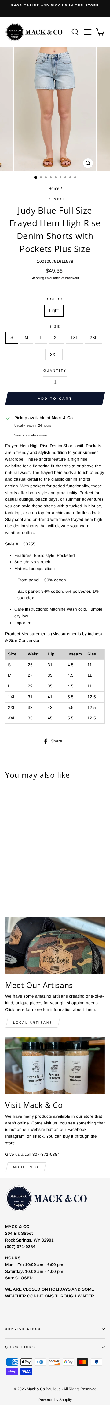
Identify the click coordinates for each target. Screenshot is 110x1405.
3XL (54, 354)
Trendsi (55, 199)
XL (56, 337)
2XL (93, 337)
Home (54, 188)
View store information (30, 435)
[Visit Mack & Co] (55, 1065)
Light (54, 310)
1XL (74, 337)
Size (55, 326)
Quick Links (20, 1347)
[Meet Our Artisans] (55, 945)
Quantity (54, 370)
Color (55, 299)
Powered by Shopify (55, 1400)
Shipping (37, 278)
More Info (26, 1167)
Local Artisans (33, 1022)
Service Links (23, 1328)
